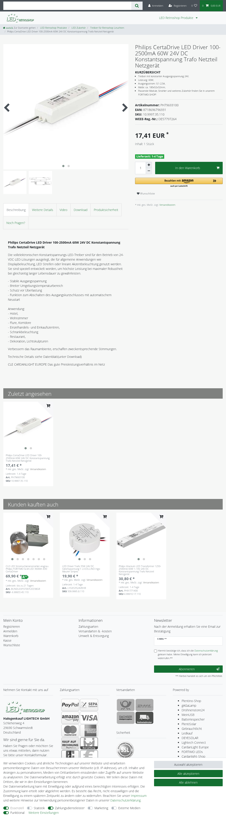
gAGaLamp (189, 705)
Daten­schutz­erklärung (125, 800)
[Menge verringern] (149, 171)
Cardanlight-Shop (193, 756)
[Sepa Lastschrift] (89, 704)
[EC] (70, 756)
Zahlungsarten (88, 626)
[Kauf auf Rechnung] (70, 743)
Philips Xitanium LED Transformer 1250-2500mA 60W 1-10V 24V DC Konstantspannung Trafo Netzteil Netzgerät (140, 570)
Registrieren (11, 626)
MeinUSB (188, 715)
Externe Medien (129, 808)
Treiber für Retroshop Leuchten (107, 27)
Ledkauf (187, 733)
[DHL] (144, 704)
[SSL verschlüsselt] (125, 750)
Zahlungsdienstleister (70, 808)
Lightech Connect (194, 742)
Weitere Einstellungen (43, 813)
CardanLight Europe (195, 747)
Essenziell (17, 808)
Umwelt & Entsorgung (94, 636)
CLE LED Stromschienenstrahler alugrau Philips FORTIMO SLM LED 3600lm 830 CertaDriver (27, 569)
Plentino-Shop (191, 701)
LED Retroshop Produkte (176, 18)
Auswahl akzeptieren (188, 764)
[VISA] (89, 717)
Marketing (101, 808)
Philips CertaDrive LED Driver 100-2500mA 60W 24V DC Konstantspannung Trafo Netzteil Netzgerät (28, 458)
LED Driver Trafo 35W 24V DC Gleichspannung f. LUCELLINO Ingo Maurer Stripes (81, 569)
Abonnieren (187, 669)
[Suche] (137, 6)
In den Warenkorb (187, 168)
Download (80, 210)
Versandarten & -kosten (95, 631)
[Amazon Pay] (70, 717)
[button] (179, 183)
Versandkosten (167, 204)
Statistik (39, 808)
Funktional (17, 813)
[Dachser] (125, 717)
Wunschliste (147, 193)
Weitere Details (42, 210)
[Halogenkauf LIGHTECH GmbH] (25, 707)
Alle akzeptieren (188, 773)
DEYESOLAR (190, 738)
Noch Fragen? (15, 223)
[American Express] (89, 730)
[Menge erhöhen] (149, 165)
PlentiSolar (189, 724)
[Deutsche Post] (125, 704)
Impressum (139, 796)
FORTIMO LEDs (192, 752)
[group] (28, 427)
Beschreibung (16, 210)
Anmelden (10, 631)
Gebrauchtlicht (192, 728)
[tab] (16, 209)
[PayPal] (70, 704)
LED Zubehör (78, 27)
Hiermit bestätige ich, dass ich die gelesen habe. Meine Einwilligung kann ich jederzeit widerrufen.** (188, 654)
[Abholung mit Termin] (144, 717)
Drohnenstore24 (193, 710)
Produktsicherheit (106, 210)
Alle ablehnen (188, 782)
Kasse (7, 640)
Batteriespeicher (193, 719)
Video (63, 210)
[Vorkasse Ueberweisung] (89, 756)
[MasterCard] (70, 730)
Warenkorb (10, 636)
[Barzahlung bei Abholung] (89, 743)
